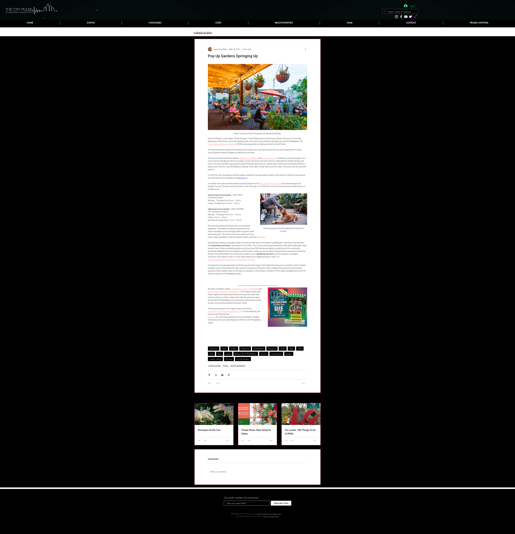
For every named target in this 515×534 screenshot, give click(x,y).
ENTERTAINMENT (237, 367)
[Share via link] (229, 376)
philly (300, 350)
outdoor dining (215, 361)
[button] (155, 23)
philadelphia (259, 350)
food (211, 355)
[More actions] (305, 49)
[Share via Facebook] (209, 376)
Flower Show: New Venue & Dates (256, 433)
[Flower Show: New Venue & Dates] (257, 416)
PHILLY (225, 367)
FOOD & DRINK (214, 367)
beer (219, 355)
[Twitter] (411, 17)
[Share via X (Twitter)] (215, 376)
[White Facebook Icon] (401, 17)
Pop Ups (229, 361)
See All (318, 400)
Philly (291, 350)
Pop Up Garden (243, 361)
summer (264, 355)
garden (289, 355)
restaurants (245, 350)
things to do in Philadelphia (245, 355)
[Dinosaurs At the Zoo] (214, 416)
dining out (272, 350)
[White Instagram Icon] (396, 17)
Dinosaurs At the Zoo (209, 432)
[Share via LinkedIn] (222, 376)
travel (224, 350)
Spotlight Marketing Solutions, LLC (269, 517)
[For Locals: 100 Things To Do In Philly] (301, 416)
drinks (282, 350)
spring (228, 355)
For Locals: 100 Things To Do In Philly (300, 433)
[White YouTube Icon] (406, 17)
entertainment (276, 355)
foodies (233, 350)
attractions (214, 350)
